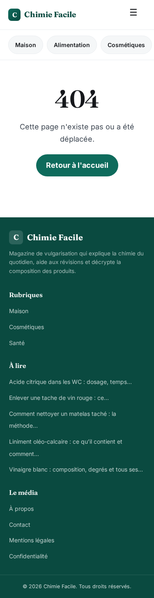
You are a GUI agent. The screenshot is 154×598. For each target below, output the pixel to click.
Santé (17, 342)
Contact (19, 524)
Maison (25, 44)
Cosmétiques (126, 44)
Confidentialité (28, 556)
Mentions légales (31, 540)
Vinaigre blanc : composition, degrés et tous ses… (76, 469)
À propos (21, 508)
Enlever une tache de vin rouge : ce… (59, 397)
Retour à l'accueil (77, 165)
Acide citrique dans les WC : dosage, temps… (70, 381)
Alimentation (72, 44)
